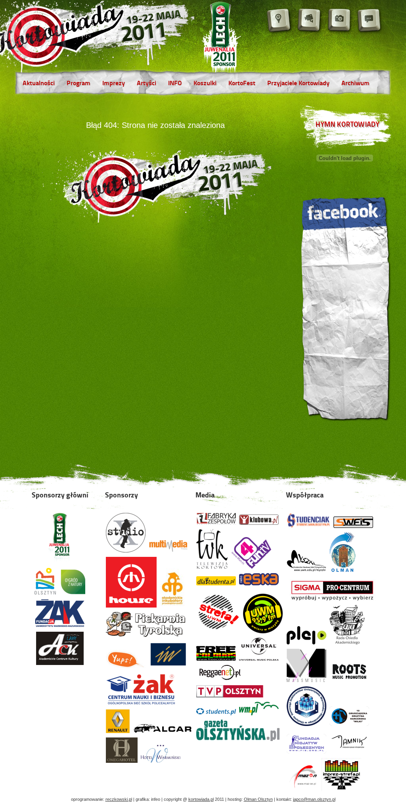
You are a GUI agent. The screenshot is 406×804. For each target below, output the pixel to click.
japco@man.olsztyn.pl (314, 799)
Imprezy (113, 83)
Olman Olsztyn (258, 799)
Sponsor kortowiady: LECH (221, 40)
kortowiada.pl (201, 799)
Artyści (146, 83)
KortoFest (241, 83)
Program (78, 83)
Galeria (340, 21)
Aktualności (39, 83)
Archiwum (355, 83)
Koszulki (204, 83)
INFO (175, 83)
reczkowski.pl (118, 799)
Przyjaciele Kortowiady (298, 83)
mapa (279, 21)
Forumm (370, 21)
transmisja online (310, 21)
